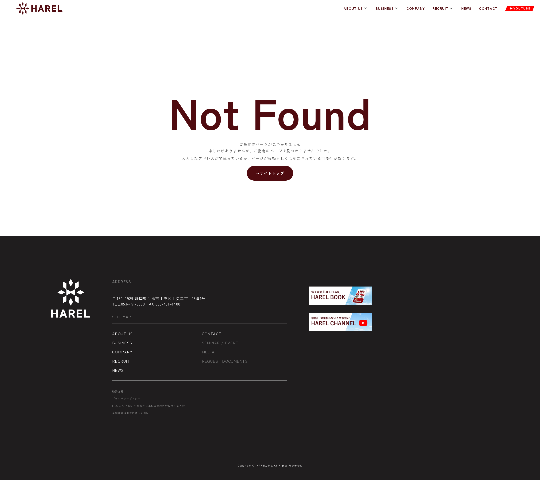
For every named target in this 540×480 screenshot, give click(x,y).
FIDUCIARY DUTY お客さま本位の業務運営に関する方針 (148, 405)
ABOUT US (353, 8)
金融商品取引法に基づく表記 (130, 413)
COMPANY (415, 8)
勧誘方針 (118, 391)
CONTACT (488, 8)
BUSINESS (385, 8)
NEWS (466, 8)
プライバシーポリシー (126, 398)
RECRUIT (440, 8)
